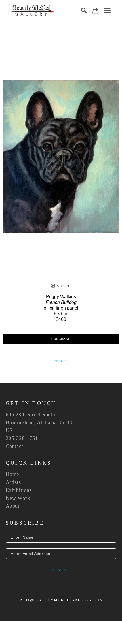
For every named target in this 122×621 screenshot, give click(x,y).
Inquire (61, 360)
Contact (14, 446)
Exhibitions (19, 490)
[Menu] (107, 10)
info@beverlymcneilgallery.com (60, 600)
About (13, 506)
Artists (13, 482)
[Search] (84, 10)
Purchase (60, 338)
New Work (18, 498)
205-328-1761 (22, 438)
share (63, 286)
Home (12, 474)
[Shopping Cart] (95, 10)
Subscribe (61, 569)
